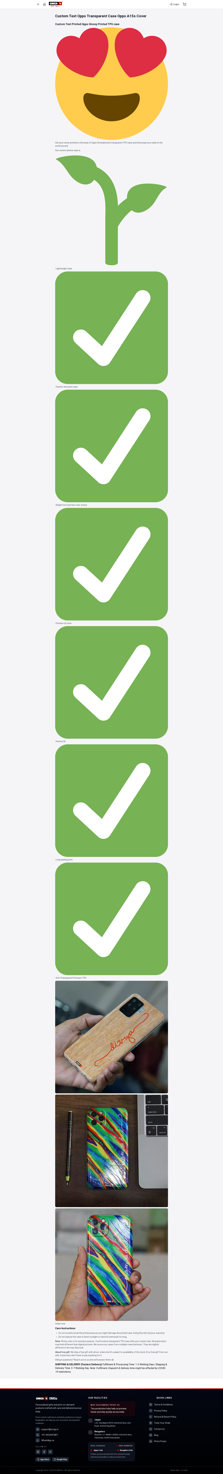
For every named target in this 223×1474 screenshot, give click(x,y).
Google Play (62, 1459)
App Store (44, 1459)
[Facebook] (44, 1451)
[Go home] (44, 4)
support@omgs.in (50, 1429)
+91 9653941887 (49, 1435)
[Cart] (184, 4)
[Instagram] (38, 1451)
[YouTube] (50, 1451)
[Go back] (38, 4)
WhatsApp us (47, 1440)
